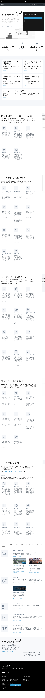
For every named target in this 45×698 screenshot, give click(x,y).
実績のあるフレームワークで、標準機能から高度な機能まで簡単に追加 (22, 94)
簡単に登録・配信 (17, 152)
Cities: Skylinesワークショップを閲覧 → (19, 572)
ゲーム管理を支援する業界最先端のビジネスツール (32, 67)
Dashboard (3, 4)
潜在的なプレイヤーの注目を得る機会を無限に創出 (11, 82)
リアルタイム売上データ (6, 191)
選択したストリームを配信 (30, 313)
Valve (9, 668)
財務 (3, 683)
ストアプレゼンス (5, 680)
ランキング (28, 486)
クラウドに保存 (17, 417)
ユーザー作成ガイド (29, 396)
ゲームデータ (16, 486)
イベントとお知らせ (5, 312)
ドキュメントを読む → (17, 556)
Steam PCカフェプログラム (14, 679)
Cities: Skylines (16, 565)
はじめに (3, 679)
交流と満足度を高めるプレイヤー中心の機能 (32, 82)
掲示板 (15, 334)
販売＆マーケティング (5, 684)
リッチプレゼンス (17, 527)
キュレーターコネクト (30, 334)
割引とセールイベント (30, 291)
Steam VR (3, 688)
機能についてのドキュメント (13, 471)
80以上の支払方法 (5, 130)
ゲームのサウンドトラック (30, 355)
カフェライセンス (5, 687)
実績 (3, 486)
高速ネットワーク (17, 253)
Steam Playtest (17, 191)
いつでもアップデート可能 (6, 254)
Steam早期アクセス (17, 291)
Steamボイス (4, 527)
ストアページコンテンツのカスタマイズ (30, 233)
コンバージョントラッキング (30, 192)
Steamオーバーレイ (5, 396)
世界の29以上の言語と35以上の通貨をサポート (12, 67)
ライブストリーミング (6, 417)
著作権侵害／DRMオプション (18, 210)
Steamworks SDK (5, 685)
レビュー (3, 354)
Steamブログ (25, 679)
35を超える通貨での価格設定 (18, 131)
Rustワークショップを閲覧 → (34, 572)
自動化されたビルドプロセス (18, 233)
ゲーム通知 (16, 508)
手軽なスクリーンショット (18, 397)
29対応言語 (4, 152)
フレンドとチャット (17, 354)
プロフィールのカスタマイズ (30, 417)
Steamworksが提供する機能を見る (8, 26)
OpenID (27, 508)
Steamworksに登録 (7, 651)
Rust (29, 565)
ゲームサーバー (5, 508)
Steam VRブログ (25, 680)
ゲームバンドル (17, 312)
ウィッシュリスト (5, 291)
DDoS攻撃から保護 (29, 527)
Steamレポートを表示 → (18, 598)
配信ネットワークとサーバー (30, 131)
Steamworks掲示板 (13, 680)
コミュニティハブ (5, 334)
